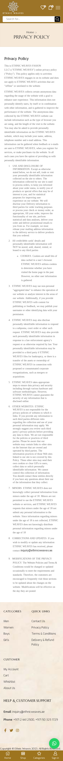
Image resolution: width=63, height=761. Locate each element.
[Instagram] (17, 730)
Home (30, 32)
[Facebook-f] (5, 730)
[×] (54, 743)
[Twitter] (11, 730)
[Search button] (57, 19)
